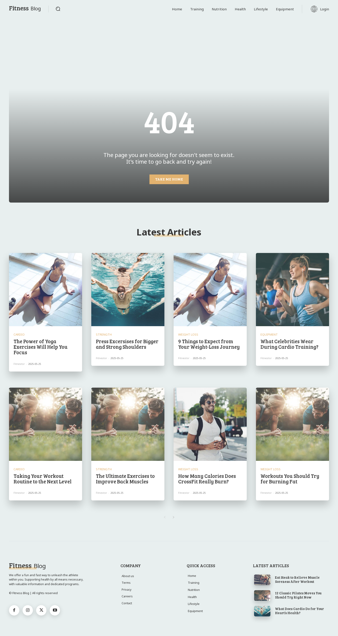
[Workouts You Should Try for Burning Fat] (292, 424)
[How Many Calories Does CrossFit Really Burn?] (210, 424)
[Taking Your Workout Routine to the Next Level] (45, 424)
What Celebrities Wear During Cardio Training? (289, 344)
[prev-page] (164, 517)
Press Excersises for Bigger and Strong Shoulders (127, 344)
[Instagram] (28, 610)
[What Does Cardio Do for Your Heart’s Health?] (262, 611)
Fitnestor (19, 364)
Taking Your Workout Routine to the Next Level (43, 478)
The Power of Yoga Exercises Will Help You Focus (41, 347)
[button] (57, 8)
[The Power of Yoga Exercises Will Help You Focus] (45, 289)
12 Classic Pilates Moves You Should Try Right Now (298, 595)
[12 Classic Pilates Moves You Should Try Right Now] (262, 595)
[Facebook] (14, 610)
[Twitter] (41, 610)
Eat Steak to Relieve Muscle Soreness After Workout (297, 579)
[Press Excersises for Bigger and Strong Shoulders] (127, 289)
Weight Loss (188, 334)
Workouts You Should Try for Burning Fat (290, 478)
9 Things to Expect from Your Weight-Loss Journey (209, 344)
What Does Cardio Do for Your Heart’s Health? (299, 610)
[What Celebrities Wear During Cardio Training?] (292, 289)
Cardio (19, 334)
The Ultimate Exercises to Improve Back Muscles (125, 478)
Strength (104, 334)
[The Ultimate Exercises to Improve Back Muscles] (127, 424)
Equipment (269, 334)
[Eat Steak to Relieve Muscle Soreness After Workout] (262, 580)
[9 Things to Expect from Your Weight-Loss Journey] (210, 289)
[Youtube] (55, 610)
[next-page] (173, 517)
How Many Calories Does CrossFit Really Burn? (207, 478)
